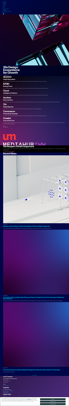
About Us (4, 1)
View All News (34, 375)
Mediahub (5, 10)
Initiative (4, 5)
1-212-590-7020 (6, 385)
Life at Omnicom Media (7, 11)
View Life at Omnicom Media (9, 151)
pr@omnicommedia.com (7, 393)
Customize (52, 399)
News (4, 12)
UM (3, 6)
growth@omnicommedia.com (8, 390)
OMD (4, 4)
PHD (4, 7)
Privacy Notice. (29, 399)
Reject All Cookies (53, 401)
